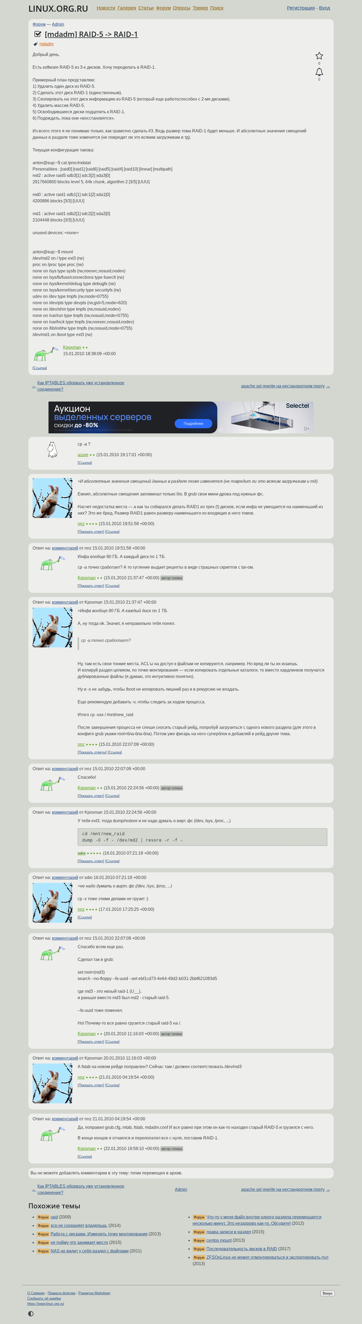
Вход (324, 8)
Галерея (127, 8)
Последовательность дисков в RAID (241, 1249)
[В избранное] (319, 56)
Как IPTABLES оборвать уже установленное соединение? (80, 386)
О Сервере (36, 1293)
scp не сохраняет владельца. (79, 1225)
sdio (82, 853)
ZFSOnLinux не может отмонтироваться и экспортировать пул (267, 1257)
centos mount (219, 1240)
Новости (106, 8)
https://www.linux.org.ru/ (45, 1304)
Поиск (216, 8)
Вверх (328, 1293)
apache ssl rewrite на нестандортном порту (283, 386)
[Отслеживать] (319, 72)
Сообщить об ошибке (44, 1298)
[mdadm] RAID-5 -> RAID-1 (91, 34)
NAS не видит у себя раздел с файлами (90, 1251)
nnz (81, 523)
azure (83, 454)
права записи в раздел (228, 1232)
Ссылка (40, 368)
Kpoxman (72, 347)
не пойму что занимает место (79, 1242)
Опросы (181, 8)
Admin (58, 24)
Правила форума (61, 1293)
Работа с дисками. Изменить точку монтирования (99, 1234)
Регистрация (301, 8)
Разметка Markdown (94, 1293)
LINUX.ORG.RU (58, 8)
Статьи (146, 8)
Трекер (200, 8)
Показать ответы (92, 752)
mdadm (46, 44)
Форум (163, 8)
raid (54, 1217)
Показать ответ (91, 532)
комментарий (65, 548)
